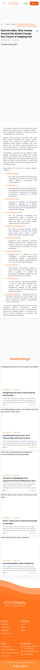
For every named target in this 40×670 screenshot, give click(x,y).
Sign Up (34, 3)
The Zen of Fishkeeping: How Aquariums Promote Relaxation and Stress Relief (19, 481)
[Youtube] (20, 666)
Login (25, 3)
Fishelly (19, 662)
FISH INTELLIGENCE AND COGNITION (18, 563)
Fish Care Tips (6, 633)
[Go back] (2, 24)
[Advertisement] (6, 13)
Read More (32, 405)
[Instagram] (14, 666)
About (23, 627)
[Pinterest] (25, 666)
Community (6, 627)
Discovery (5, 624)
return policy (6, 656)
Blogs (23, 630)
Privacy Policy (6, 647)
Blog (13, 24)
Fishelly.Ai (5, 630)
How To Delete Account (10, 653)
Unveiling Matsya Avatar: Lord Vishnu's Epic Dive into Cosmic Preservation (16, 438)
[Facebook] (17, 666)
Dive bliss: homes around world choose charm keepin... (27, 25)
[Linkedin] (22, 666)
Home (7, 24)
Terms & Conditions (8, 650)
